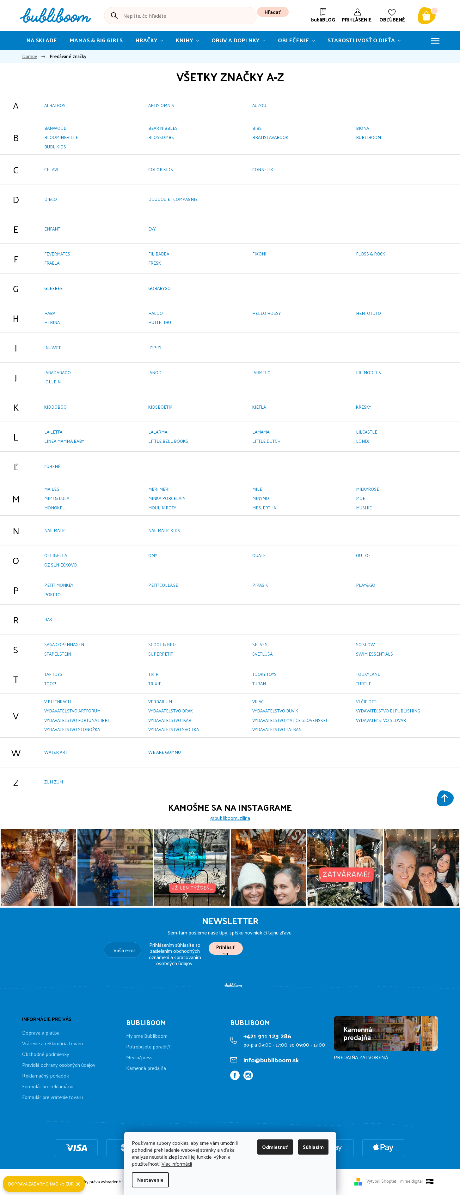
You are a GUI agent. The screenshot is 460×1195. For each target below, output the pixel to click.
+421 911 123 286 (267, 1035)
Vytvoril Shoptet (381, 1181)
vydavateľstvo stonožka (72, 729)
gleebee (53, 288)
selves (259, 644)
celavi (51, 169)
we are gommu (164, 752)
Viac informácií (177, 1163)
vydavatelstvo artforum (72, 711)
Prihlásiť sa (225, 948)
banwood (55, 128)
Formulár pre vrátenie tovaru (52, 1097)
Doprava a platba (40, 1032)
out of (363, 555)
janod (155, 372)
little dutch (266, 441)
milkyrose (367, 489)
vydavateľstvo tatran (277, 729)
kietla (259, 407)
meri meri (158, 489)
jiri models (368, 372)
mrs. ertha (264, 508)
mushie (364, 508)
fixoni (259, 254)
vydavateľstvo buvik (275, 711)
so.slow (365, 644)
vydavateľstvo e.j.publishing (388, 711)
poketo (52, 594)
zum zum (53, 782)
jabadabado (57, 372)
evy (152, 229)
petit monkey (58, 585)
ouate (259, 555)
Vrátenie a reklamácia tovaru (52, 1043)
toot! (50, 684)
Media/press (139, 1057)
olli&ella (55, 555)
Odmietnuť (275, 1146)
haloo (155, 313)
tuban (259, 684)
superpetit (160, 654)
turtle (363, 684)
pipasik (260, 585)
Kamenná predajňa (146, 1068)
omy (152, 555)
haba (49, 313)
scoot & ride (162, 644)
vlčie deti (366, 702)
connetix (262, 169)
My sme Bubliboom (147, 1035)
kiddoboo (55, 407)
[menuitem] (41, 40)
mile (257, 489)
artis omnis (161, 105)
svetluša (262, 654)
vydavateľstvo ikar (169, 720)
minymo (260, 498)
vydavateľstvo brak (170, 711)
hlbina (52, 322)
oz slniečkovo (60, 565)
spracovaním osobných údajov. (178, 960)
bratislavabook (270, 137)
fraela (51, 263)
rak (48, 619)
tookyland (368, 674)
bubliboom (368, 137)
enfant (52, 229)
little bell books (168, 441)
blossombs (161, 137)
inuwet (52, 347)
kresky (363, 407)
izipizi (154, 347)
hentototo (368, 313)
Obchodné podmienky (45, 1054)
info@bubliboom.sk (271, 1059)
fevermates (57, 254)
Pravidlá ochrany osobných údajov (58, 1064)
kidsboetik (160, 407)
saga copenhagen (64, 644)
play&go (365, 585)
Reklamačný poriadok (45, 1075)
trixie (154, 684)
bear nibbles (163, 128)
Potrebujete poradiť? (148, 1046)
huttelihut (160, 322)
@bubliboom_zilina (230, 818)
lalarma (157, 432)
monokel (54, 508)
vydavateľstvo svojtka (173, 729)
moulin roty (162, 508)
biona (362, 128)
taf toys (53, 674)
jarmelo (261, 372)
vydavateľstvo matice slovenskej (289, 720)
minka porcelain (167, 498)
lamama (260, 432)
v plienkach (57, 702)
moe (360, 498)
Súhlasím (313, 1146)
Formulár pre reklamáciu (47, 1086)
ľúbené (52, 466)
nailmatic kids (164, 530)
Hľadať (273, 11)
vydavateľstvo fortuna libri (76, 720)
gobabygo (159, 288)
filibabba (158, 254)
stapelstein (57, 654)
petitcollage (163, 585)
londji (363, 441)
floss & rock (370, 254)
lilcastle (366, 432)
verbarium (160, 702)
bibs (257, 128)
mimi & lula (56, 498)
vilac (258, 702)
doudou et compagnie (173, 199)
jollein (52, 382)
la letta (53, 432)
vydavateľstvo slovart (382, 720)
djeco (50, 199)
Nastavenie (150, 1179)
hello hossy (266, 313)
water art (55, 752)
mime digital (410, 1181)
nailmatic (55, 530)
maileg (51, 489)
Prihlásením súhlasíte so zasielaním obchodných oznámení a (175, 954)
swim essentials (374, 654)
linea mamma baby (64, 441)
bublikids (55, 147)
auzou (259, 105)
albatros (54, 105)
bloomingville (61, 137)
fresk (154, 263)
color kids (160, 169)
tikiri (154, 674)
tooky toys (264, 674)
